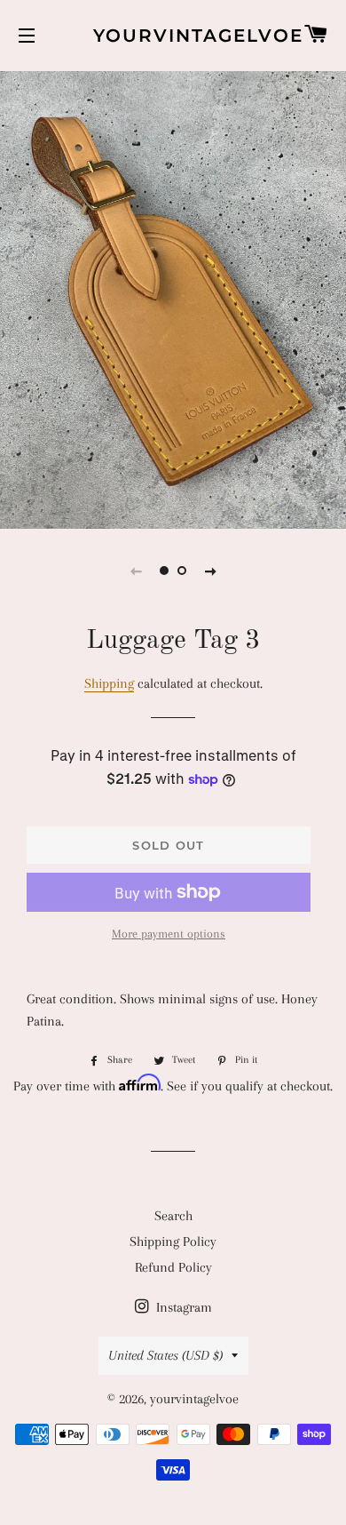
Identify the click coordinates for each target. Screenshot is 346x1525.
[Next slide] (210, 570)
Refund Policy (173, 1267)
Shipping (109, 683)
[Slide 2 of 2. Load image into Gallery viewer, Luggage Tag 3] (182, 570)
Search (173, 1216)
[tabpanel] (173, 298)
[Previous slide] (135, 570)
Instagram (182, 1307)
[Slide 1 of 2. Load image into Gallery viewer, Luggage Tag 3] (164, 570)
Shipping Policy (173, 1242)
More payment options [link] (168, 933)
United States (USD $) (165, 1355)
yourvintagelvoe (173, 35)
